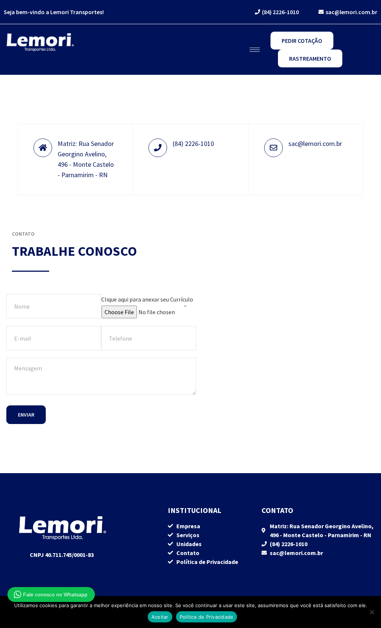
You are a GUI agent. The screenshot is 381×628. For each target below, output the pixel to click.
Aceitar (160, 617)
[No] (371, 612)
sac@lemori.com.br (315, 143)
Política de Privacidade (207, 617)
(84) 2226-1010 (193, 143)
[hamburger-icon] (254, 49)
